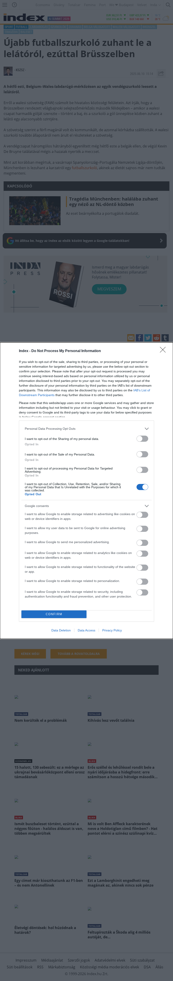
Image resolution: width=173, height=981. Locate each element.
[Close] (164, 351)
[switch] (142, 439)
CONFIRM (54, 614)
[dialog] (86, 490)
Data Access (86, 630)
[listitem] (86, 428)
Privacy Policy (112, 630)
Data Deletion (61, 630)
